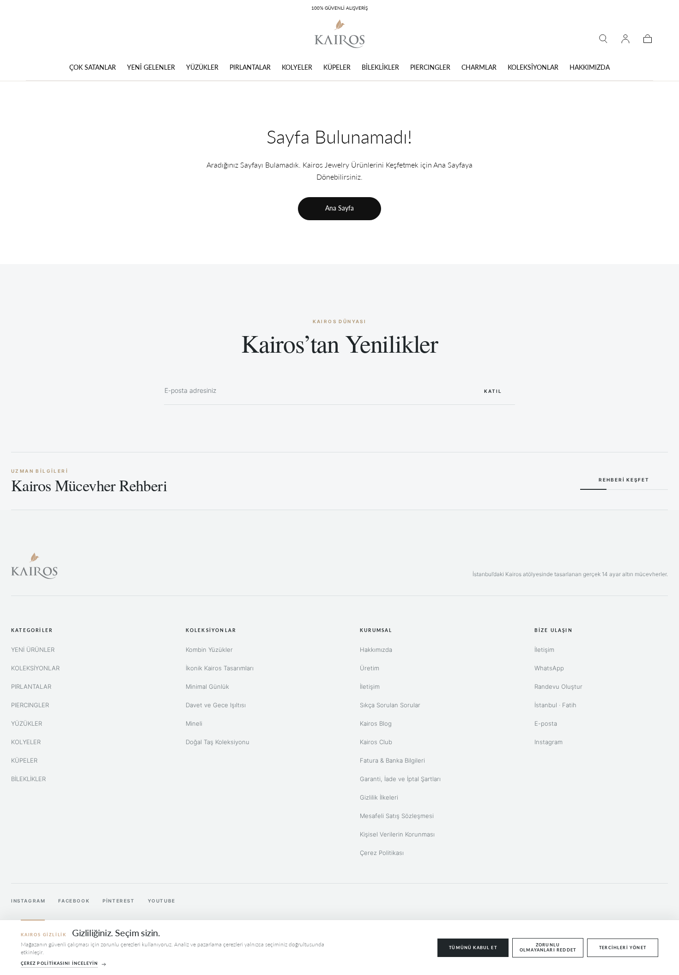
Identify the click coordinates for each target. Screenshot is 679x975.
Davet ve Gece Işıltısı (216, 705)
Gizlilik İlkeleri (379, 797)
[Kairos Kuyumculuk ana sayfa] (34, 566)
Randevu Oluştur (558, 686)
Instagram (548, 742)
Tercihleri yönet (622, 947)
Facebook (74, 900)
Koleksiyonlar (211, 630)
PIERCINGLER (430, 67)
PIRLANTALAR (250, 67)
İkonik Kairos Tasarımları (220, 668)
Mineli (194, 723)
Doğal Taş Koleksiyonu (217, 742)
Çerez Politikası (382, 852)
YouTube (162, 900)
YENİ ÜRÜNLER (33, 649)
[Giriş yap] (625, 38)
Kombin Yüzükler (209, 649)
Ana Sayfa (339, 208)
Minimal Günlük (207, 686)
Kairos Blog (376, 723)
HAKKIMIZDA (590, 67)
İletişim (370, 686)
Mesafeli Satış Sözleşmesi (397, 815)
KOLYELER (297, 67)
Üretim (369, 668)
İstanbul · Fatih (555, 705)
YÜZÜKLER (202, 67)
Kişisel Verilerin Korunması (397, 834)
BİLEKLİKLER (380, 67)
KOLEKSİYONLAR (533, 67)
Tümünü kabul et (473, 947)
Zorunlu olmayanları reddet (548, 947)
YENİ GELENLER (151, 67)
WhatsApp (549, 668)
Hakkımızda (376, 649)
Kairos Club (376, 742)
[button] (603, 38)
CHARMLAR (479, 67)
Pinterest (118, 900)
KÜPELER (337, 67)
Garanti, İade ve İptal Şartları (400, 778)
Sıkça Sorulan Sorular (390, 705)
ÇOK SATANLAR (92, 67)
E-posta (545, 723)
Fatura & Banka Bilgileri (392, 760)
